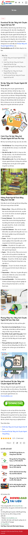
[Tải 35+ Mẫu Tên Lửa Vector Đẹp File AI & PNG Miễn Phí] (5, 473)
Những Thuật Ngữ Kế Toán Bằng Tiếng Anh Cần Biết (15, 68)
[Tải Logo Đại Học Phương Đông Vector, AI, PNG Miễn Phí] (5, 460)
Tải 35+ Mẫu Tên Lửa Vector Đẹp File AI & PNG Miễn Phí (17, 472)
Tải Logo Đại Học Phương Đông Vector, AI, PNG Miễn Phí (17, 460)
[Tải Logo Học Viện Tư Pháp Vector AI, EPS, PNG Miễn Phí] (5, 480)
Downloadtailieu (5, 524)
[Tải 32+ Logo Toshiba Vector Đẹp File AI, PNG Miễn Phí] (5, 467)
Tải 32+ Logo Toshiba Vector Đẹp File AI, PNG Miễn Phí (17, 466)
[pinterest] (19, 2)
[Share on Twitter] (17, 443)
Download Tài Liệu (18, 506)
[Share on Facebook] (13, 443)
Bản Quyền (16, 526)
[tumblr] (22, 2)
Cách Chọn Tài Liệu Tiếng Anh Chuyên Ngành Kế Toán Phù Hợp (13, 63)
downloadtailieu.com (11, 518)
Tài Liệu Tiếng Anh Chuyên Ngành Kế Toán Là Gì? (14, 59)
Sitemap (21, 526)
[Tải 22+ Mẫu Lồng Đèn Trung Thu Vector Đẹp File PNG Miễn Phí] (5, 486)
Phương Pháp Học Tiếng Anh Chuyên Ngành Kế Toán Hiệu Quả (13, 72)
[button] (26, 2)
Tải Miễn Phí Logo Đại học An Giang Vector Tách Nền (16, 453)
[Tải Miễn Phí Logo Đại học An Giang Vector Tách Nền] (5, 454)
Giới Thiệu (3, 526)
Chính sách (9, 526)
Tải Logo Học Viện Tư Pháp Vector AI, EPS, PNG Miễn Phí (18, 479)
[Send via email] (24, 443)
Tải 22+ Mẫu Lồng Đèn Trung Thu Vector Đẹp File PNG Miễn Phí (17, 485)
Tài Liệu (3, 18)
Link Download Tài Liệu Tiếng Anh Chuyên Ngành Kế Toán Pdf (14, 76)
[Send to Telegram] (20, 443)
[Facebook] (16, 2)
